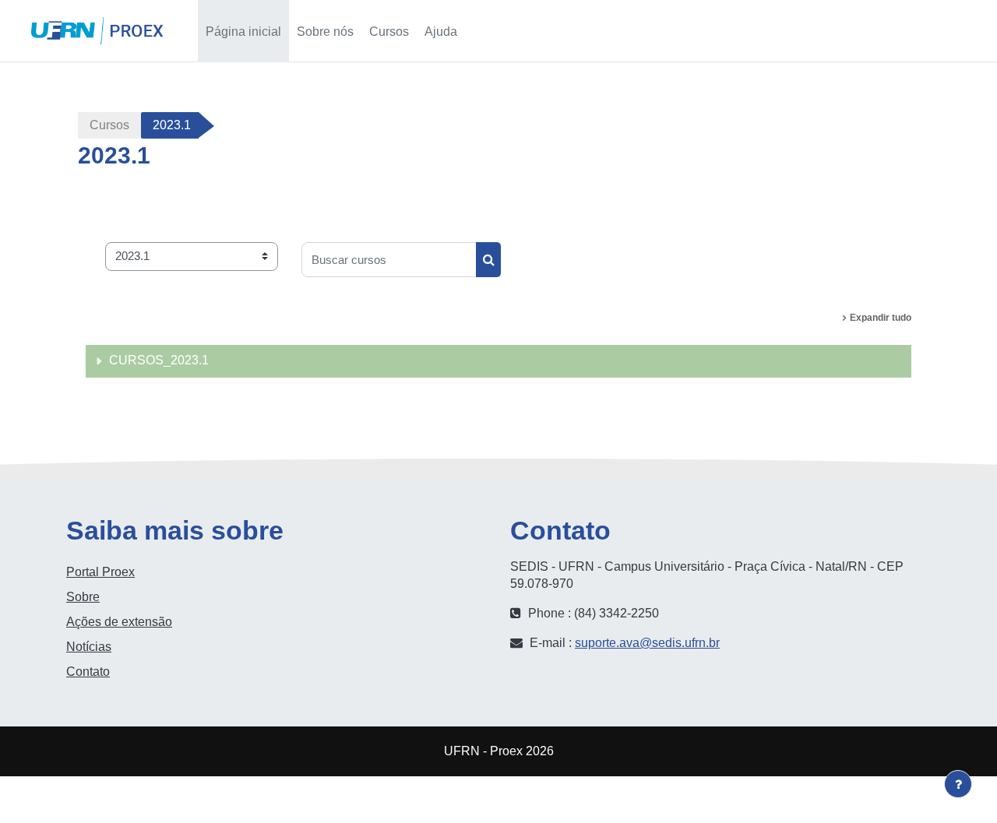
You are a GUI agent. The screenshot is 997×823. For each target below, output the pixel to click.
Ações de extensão (119, 621)
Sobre (83, 596)
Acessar (943, 30)
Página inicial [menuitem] (243, 31)
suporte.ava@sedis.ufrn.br (647, 642)
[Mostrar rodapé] (958, 784)
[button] (828, 31)
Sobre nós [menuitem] (325, 31)
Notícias (88, 646)
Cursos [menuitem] (389, 31)
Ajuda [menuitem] (441, 31)
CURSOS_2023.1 (159, 360)
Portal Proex (100, 572)
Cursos (109, 125)
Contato (88, 671)
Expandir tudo (880, 317)
